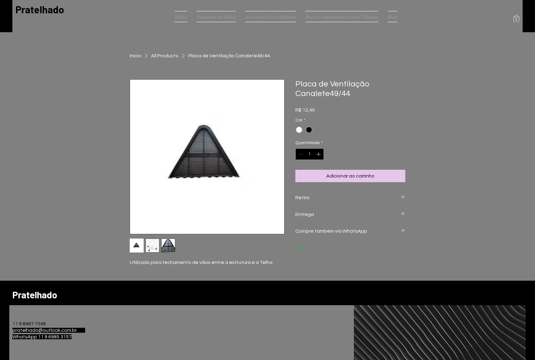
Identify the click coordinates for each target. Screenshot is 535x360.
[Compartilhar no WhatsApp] (299, 249)
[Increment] (319, 154)
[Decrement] (300, 154)
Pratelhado (39, 9)
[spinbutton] (309, 154)
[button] (516, 18)
